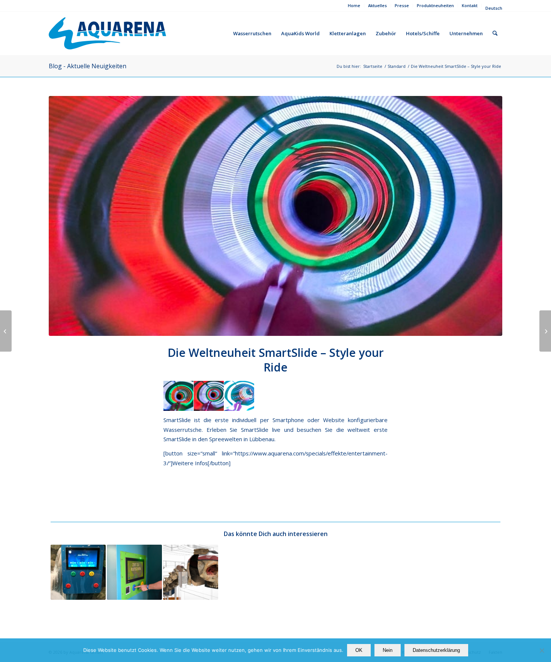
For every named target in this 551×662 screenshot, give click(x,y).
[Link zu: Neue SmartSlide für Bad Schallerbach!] (190, 572)
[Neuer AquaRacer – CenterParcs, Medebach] (545, 331)
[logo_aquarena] (107, 33)
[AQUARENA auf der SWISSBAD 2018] (6, 331)
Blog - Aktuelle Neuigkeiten (87, 66)
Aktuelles (377, 5)
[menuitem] (354, 5)
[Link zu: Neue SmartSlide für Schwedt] (134, 572)
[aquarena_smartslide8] (275, 216)
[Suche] (495, 33)
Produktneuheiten (435, 5)
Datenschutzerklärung (436, 650)
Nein (387, 650)
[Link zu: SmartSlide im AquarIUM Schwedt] (78, 572)
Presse (402, 5)
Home (354, 5)
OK (358, 650)
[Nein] (541, 650)
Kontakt (470, 5)
